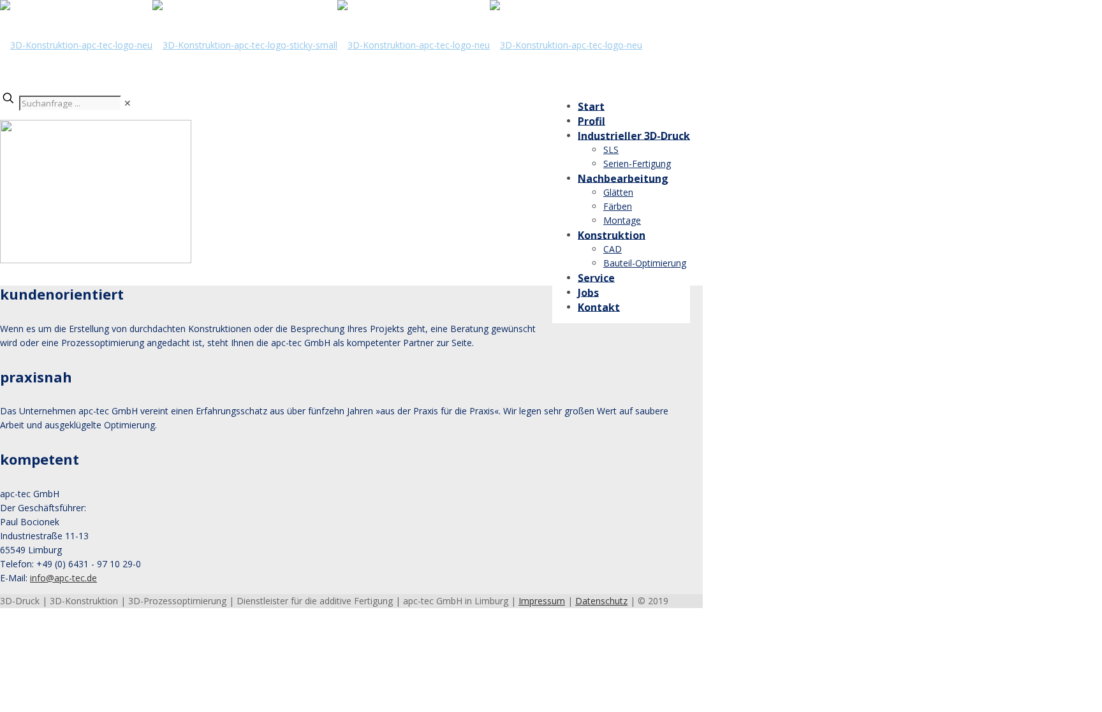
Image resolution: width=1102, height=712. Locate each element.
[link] (127, 103)
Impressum (541, 601)
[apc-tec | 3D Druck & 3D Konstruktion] (321, 45)
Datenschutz (601, 601)
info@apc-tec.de (63, 578)
